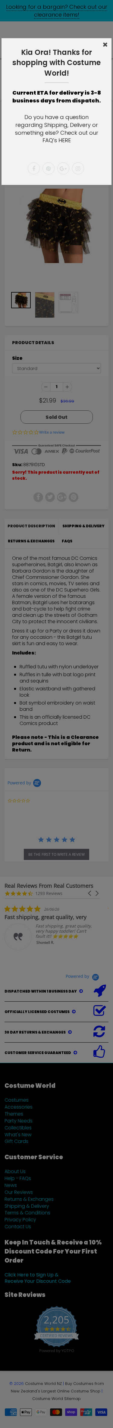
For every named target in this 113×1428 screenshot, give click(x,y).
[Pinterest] (48, 168)
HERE (64, 140)
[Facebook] (34, 168)
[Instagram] (78, 168)
